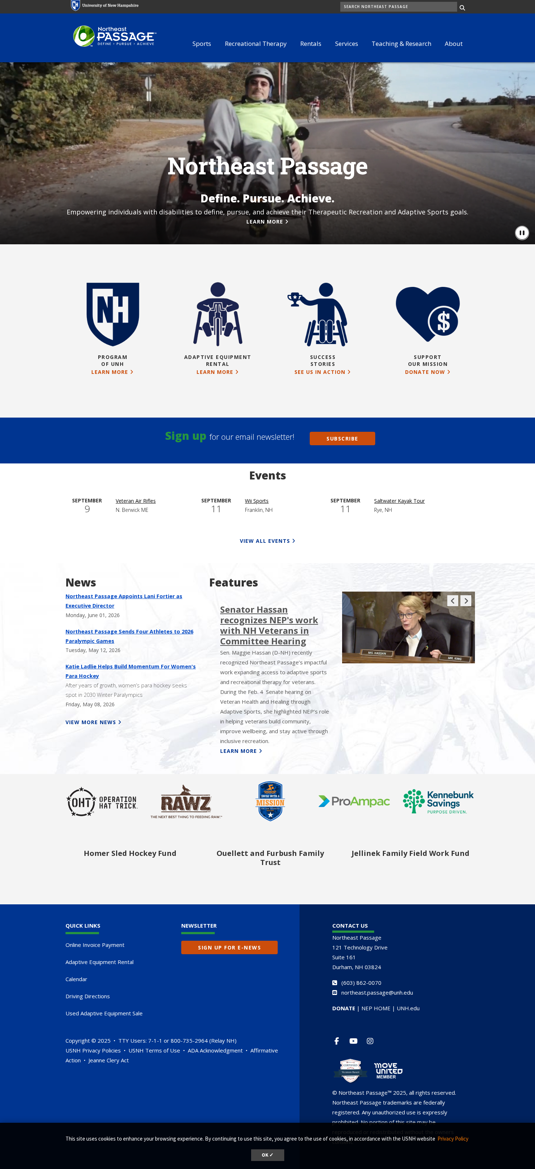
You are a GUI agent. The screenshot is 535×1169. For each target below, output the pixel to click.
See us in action (319, 371)
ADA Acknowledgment (215, 1050)
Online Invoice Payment (95, 944)
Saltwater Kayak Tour (399, 500)
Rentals (310, 43)
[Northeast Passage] (111, 36)
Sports (202, 43)
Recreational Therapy (256, 43)
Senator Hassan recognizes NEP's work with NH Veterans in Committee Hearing (269, 625)
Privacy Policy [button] (452, 1138)
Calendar (76, 979)
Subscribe (342, 438)
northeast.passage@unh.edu (377, 992)
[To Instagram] (373, 1041)
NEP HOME (376, 1008)
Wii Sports (257, 500)
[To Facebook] (339, 1041)
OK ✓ (268, 1155)
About (454, 43)
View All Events (265, 540)
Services (346, 43)
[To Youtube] (356, 1041)
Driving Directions (88, 996)
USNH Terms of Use (154, 1050)
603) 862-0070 (362, 982)
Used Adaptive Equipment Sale (104, 1013)
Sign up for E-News (229, 947)
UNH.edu (408, 1008)
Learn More (264, 221)
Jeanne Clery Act (108, 1060)
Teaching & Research (401, 43)
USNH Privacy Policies (93, 1050)
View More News (91, 722)
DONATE (343, 1008)
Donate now (425, 371)
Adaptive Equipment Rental (100, 961)
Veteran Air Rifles (136, 500)
